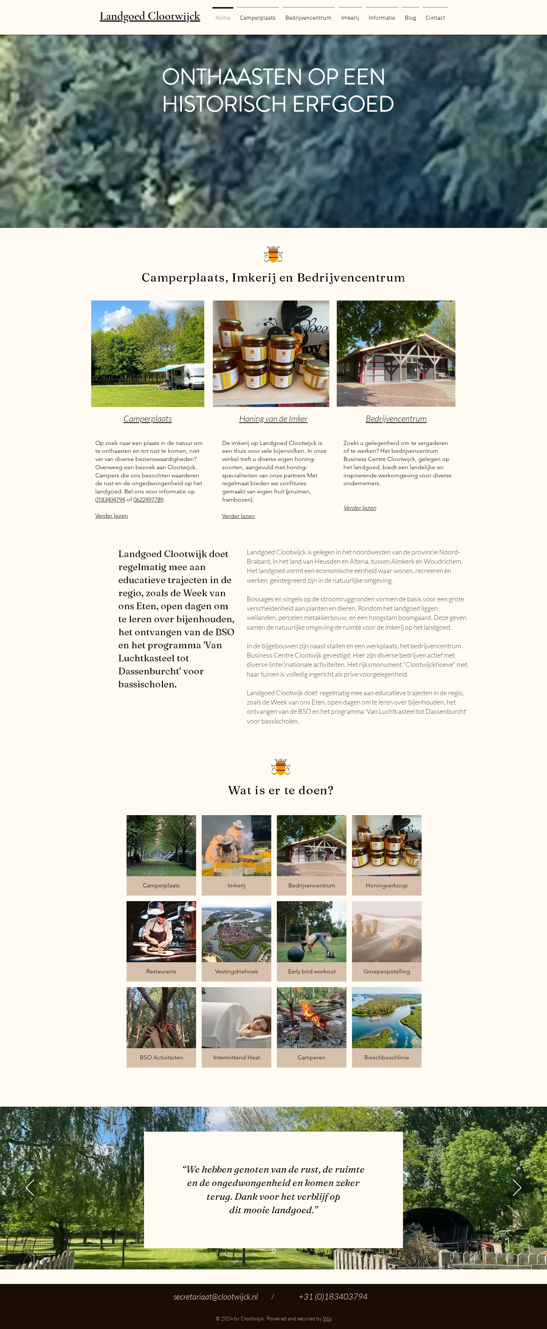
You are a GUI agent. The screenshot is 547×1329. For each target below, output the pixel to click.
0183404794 (110, 499)
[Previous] (30, 1188)
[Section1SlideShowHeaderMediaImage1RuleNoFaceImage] (274, 1251)
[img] (311, 855)
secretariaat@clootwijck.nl (215, 1296)
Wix (327, 1318)
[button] (382, 15)
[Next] (517, 1188)
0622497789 (148, 499)
